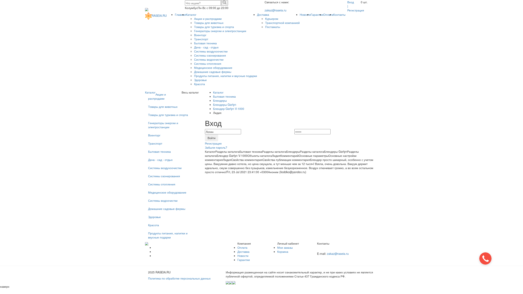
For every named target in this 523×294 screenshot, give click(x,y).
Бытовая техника (205, 43)
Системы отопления (207, 63)
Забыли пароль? (216, 147)
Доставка (263, 14)
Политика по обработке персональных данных (179, 278)
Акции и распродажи (208, 19)
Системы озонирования (210, 55)
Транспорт (201, 39)
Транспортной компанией (282, 23)
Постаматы (272, 27)
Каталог (191, 14)
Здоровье (200, 80)
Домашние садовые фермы (212, 72)
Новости (305, 14)
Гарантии (317, 14)
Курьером (271, 19)
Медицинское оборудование (213, 68)
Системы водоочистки (209, 59)
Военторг (200, 35)
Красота (199, 84)
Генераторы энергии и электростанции (220, 31)
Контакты (339, 14)
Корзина (282, 251)
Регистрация (355, 10)
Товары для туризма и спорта (214, 27)
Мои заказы (285, 247)
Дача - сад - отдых (206, 47)
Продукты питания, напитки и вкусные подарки (225, 76)
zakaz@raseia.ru (275, 10)
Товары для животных (209, 23)
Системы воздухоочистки (211, 51)
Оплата (328, 14)
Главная (180, 14)
